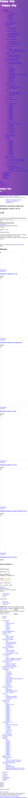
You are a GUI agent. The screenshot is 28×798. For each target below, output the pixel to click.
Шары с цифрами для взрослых (17, 51)
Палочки (11, 18)
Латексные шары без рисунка (16, 159)
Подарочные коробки (14, 92)
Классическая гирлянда (15, 62)
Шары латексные (10, 157)
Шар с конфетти (13, 88)
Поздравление (12, 37)
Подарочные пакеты (14, 94)
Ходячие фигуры (13, 166)
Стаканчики (12, 129)
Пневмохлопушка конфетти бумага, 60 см (13, 511)
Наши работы (6, 603)
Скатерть (11, 128)
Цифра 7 (11, 115)
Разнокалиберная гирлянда (16, 63)
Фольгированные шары (15, 44)
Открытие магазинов (11, 60)
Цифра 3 (11, 110)
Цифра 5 (11, 113)
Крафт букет (12, 29)
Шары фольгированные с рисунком (18, 170)
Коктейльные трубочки (15, 124)
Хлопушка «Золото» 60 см (8, 557)
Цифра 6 (11, 114)
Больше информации (11, 797)
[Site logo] (7, 2)
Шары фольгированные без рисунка (15, 768)
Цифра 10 (11, 120)
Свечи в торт (9, 101)
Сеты (4, 596)
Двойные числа (13, 103)
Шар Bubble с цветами (15, 87)
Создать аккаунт (4, 792)
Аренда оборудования (11, 22)
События (5, 595)
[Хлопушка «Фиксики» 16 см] (11, 268)
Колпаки (11, 125)
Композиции (6, 593)
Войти (4, 780)
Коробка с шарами (13, 55)
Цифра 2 (11, 109)
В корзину (3, 222)
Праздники (9, 65)
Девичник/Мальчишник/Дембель (17, 74)
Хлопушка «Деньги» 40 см (8, 465)
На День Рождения (14, 34)
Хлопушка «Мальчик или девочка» (11, 342)
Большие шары (10, 24)
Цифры (8, 138)
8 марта (11, 72)
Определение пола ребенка (13, 58)
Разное (10, 19)
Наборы (11, 105)
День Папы (12, 77)
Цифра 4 (11, 111)
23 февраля (12, 70)
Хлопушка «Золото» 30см (8, 411)
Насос (10, 16)
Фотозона (8, 137)
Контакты (5, 601)
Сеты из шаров (13, 42)
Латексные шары (13, 41)
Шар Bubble (12, 85)
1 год (10, 48)
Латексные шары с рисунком (16, 161)
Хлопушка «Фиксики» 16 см (8, 274)
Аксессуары (9, 11)
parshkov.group (3, 608)
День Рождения (10, 46)
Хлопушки (12, 95)
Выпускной (12, 73)
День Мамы (12, 76)
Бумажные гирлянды (11, 31)
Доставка (5, 604)
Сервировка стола (10, 122)
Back (7, 621)
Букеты (8, 25)
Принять (24, 797)
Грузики (11, 15)
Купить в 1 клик (10, 222)
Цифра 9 (11, 118)
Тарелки (11, 131)
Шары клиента (10, 156)
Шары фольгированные (12, 163)
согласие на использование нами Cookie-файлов (11, 795)
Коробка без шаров (14, 56)
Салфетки (11, 126)
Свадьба (11, 80)
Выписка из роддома (11, 39)
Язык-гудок (12, 132)
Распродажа (9, 97)
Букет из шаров (13, 27)
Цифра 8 (11, 117)
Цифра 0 (11, 106)
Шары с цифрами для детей (16, 49)
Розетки (11, 20)
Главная (2, 196)
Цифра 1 (11, 107)
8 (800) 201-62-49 (4, 588)
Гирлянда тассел (13, 14)
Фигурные (11, 165)
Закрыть (2, 784)
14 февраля (12, 69)
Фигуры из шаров (10, 135)
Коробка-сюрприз (10, 53)
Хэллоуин (11, 81)
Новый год (12, 78)
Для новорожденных (14, 33)
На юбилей (12, 36)
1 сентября (11, 67)
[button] (2, 271)
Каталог (7, 196)
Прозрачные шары (10, 83)
